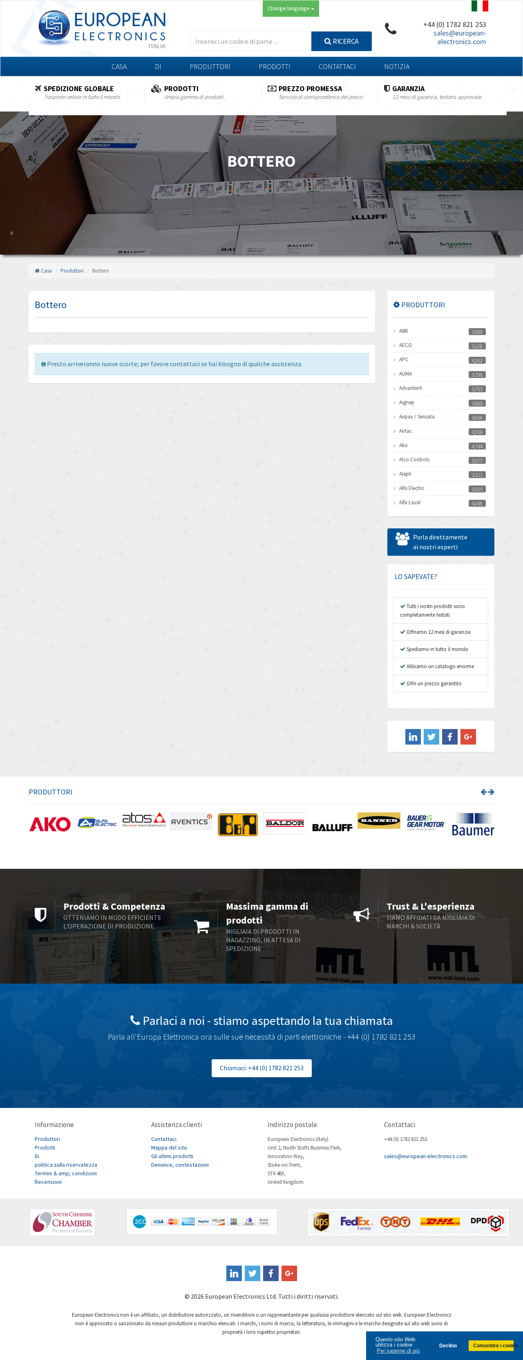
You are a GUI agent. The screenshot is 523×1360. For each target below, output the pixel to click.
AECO (405, 345)
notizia (396, 66)
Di (158, 66)
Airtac (405, 430)
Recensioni (48, 1182)
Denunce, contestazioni (180, 1164)
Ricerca (345, 41)
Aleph (405, 473)
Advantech (410, 388)
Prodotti (275, 66)
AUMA (405, 373)
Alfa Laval (409, 502)
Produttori (210, 66)
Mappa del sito (169, 1147)
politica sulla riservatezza (66, 1164)
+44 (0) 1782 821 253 (454, 24)
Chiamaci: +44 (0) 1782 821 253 (262, 1068)
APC (404, 359)
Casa (119, 66)
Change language (289, 8)
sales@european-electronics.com (460, 37)
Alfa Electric (412, 488)
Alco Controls (414, 459)
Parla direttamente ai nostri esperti (440, 542)
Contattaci (337, 66)
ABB (403, 330)
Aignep (406, 402)
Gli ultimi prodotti (172, 1156)
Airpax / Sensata (417, 416)
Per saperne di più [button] (398, 1351)
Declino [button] (448, 1345)
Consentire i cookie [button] (493, 1345)
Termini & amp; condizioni (66, 1173)
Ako (403, 445)
